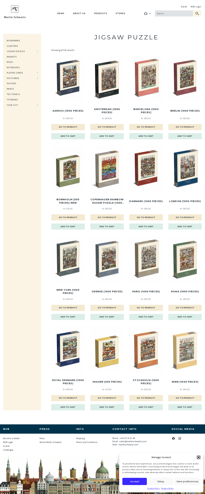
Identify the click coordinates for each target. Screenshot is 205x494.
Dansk (184, 6)
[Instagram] (179, 438)
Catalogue (8, 450)
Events (6, 446)
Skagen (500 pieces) (107, 381)
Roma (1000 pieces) (185, 291)
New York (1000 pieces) (68, 291)
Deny (160, 481)
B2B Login (196, 6)
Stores (120, 13)
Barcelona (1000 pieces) (146, 111)
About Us (79, 13)
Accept (134, 481)
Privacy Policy (167, 488)
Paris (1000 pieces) (146, 291)
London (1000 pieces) (185, 201)
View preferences (187, 481)
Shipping (80, 438)
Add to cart (68, 136)
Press (42, 438)
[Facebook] (173, 438)
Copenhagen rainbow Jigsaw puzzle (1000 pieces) (107, 201)
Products (100, 13)
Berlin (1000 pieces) (185, 110)
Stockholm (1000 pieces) (146, 382)
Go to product (68, 127)
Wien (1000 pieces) (185, 381)
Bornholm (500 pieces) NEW (68, 201)
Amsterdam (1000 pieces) (107, 111)
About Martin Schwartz (51, 442)
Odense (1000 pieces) (107, 291)
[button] (198, 457)
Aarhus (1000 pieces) (68, 110)
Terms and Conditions (87, 442)
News (60, 13)
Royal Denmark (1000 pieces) (68, 382)
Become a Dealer (11, 438)
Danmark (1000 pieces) (146, 201)
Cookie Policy (153, 488)
